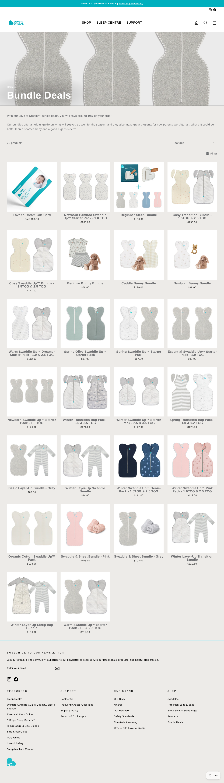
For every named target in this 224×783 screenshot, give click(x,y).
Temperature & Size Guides (23, 726)
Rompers (172, 716)
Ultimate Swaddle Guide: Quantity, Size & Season (31, 706)
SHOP (86, 22)
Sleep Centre (14, 699)
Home (10, 87)
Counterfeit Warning (125, 722)
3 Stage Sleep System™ (21, 720)
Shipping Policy (69, 710)
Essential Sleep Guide (20, 714)
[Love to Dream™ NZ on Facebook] (16, 679)
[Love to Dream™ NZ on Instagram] (9, 679)
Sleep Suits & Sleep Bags (182, 710)
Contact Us (67, 699)
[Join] (57, 668)
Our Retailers (122, 710)
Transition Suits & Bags (180, 704)
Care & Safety (15, 743)
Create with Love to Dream (129, 728)
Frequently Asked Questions (77, 704)
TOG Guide (13, 737)
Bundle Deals (175, 722)
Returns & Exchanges (73, 716)
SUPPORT (134, 22)
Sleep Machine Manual (20, 749)
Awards (118, 704)
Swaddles (173, 699)
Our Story (119, 699)
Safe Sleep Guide (17, 731)
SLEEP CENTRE (108, 22)
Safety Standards (124, 716)
